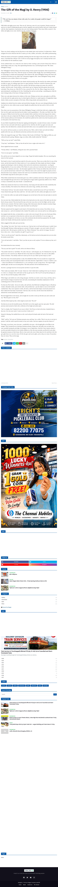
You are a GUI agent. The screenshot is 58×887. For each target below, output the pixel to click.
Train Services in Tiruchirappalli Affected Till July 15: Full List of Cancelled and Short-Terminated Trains (31, 703)
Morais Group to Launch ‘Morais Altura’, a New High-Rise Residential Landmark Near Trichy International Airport (32, 718)
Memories (34, 685)
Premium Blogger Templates (29, 882)
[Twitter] (54, 13)
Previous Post (5, 383)
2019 (29, 673)
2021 (29, 669)
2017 (29, 677)
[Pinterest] (20, 343)
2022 (29, 667)
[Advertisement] (29, 544)
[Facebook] (52, 13)
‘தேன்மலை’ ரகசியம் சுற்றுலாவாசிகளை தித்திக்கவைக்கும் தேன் (24, 587)
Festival (6, 6)
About (24, 884)
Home (2, 6)
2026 (29, 658)
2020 (29, 671)
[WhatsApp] (56, 13)
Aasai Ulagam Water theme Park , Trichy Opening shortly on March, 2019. (28, 581)
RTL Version (36, 884)
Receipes (46, 685)
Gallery (29, 597)
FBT (39, 882)
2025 (29, 660)
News (29, 603)
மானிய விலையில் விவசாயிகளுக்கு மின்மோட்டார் (20, 731)
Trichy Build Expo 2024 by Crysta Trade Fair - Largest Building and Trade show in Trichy (32, 724)
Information (10, 339)
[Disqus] (29, 793)
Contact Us (29, 884)
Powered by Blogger (6, 607)
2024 (29, 662)
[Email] (23, 343)
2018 (29, 675)
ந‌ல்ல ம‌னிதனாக (13, 574)
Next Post (54, 383)
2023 (29, 664)
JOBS (29, 601)
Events (3, 685)
